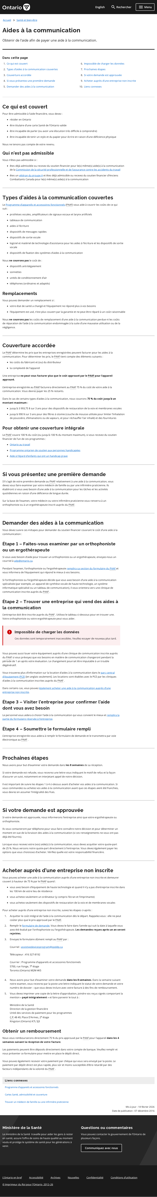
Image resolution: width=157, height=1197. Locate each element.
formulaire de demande (36, 925)
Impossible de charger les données (104, 63)
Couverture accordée (19, 75)
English (100, 7)
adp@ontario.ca (23, 560)
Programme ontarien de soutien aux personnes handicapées (45, 450)
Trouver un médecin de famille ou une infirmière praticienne (37, 1101)
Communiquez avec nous (101, 1148)
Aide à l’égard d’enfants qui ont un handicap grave (39, 456)
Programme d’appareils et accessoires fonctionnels (35, 204)
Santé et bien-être (27, 20)
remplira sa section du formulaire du (91, 568)
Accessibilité (36, 1177)
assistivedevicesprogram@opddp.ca (42, 947)
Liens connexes (93, 86)
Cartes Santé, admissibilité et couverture (26, 1094)
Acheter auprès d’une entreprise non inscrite (110, 80)
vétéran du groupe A (31, 175)
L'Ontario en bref (12, 1177)
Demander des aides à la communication (30, 86)
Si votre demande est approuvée (103, 75)
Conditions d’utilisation (124, 1177)
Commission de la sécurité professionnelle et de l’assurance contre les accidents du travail (68, 169)
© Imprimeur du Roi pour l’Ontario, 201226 (27, 1184)
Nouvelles (73, 1177)
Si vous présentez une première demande (31, 80)
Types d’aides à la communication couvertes (32, 69)
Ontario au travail (20, 444)
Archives (55, 1177)
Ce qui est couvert (17, 63)
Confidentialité (94, 1177)
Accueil (7, 20)
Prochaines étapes (94, 69)
